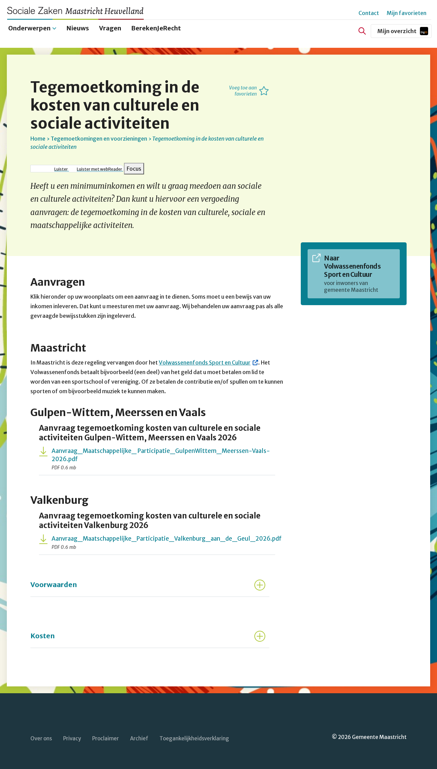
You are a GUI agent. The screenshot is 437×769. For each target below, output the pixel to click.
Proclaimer (105, 738)
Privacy (72, 738)
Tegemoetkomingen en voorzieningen (99, 138)
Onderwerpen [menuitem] (29, 28)
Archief (139, 738)
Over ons (41, 738)
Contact (368, 13)
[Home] (78, 10)
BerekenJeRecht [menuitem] (156, 28)
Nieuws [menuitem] (78, 28)
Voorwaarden (53, 584)
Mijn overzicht (404, 33)
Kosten (42, 635)
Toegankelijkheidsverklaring (194, 738)
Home (37, 138)
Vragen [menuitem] (110, 28)
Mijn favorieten (406, 13)
